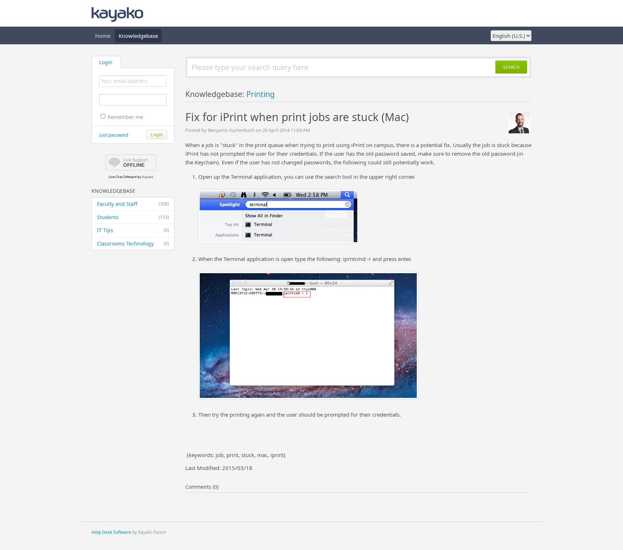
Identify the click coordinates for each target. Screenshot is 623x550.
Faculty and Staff (133, 203)
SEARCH (511, 67)
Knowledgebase (138, 35)
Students (133, 217)
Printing (260, 94)
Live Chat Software (123, 176)
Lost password (113, 135)
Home (102, 35)
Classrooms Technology (133, 243)
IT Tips (133, 230)
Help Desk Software (111, 532)
